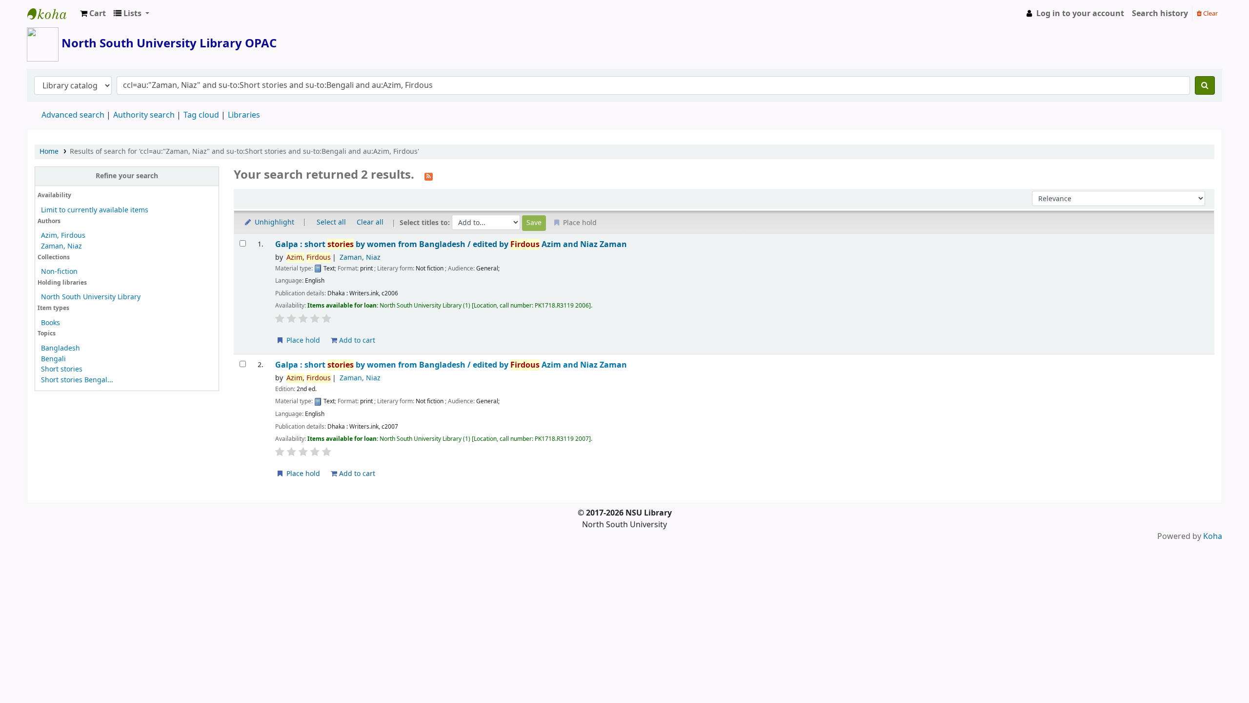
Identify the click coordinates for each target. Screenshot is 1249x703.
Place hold (302, 340)
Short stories (61, 369)
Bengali (53, 359)
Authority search (144, 115)
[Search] (1205, 85)
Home (49, 151)
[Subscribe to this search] (428, 175)
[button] (93, 13)
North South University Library (51, 13)
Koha (1212, 536)
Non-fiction (59, 272)
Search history (1160, 14)
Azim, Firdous (63, 235)
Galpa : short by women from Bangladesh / (451, 244)
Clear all (370, 222)
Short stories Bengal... (77, 380)
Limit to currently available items (94, 210)
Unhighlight (273, 222)
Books (50, 323)
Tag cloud (201, 115)
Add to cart (356, 340)
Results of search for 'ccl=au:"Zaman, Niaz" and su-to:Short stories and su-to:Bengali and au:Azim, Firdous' (244, 151)
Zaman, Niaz (61, 246)
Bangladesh (60, 348)
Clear (1210, 13)
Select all (331, 222)
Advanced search (72, 115)
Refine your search (127, 176)
